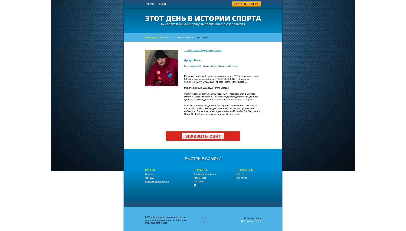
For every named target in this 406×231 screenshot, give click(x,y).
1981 (199, 66)
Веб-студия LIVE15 (251, 221)
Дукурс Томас (192, 60)
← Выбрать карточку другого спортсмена (202, 50)
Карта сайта (200, 177)
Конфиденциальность (205, 174)
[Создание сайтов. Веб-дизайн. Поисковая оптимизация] (203, 140)
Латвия (213, 66)
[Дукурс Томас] (161, 85)
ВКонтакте (241, 177)
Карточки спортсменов (157, 181)
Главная (149, 4)
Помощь (162, 4)
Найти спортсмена (247, 4)
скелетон (233, 66)
